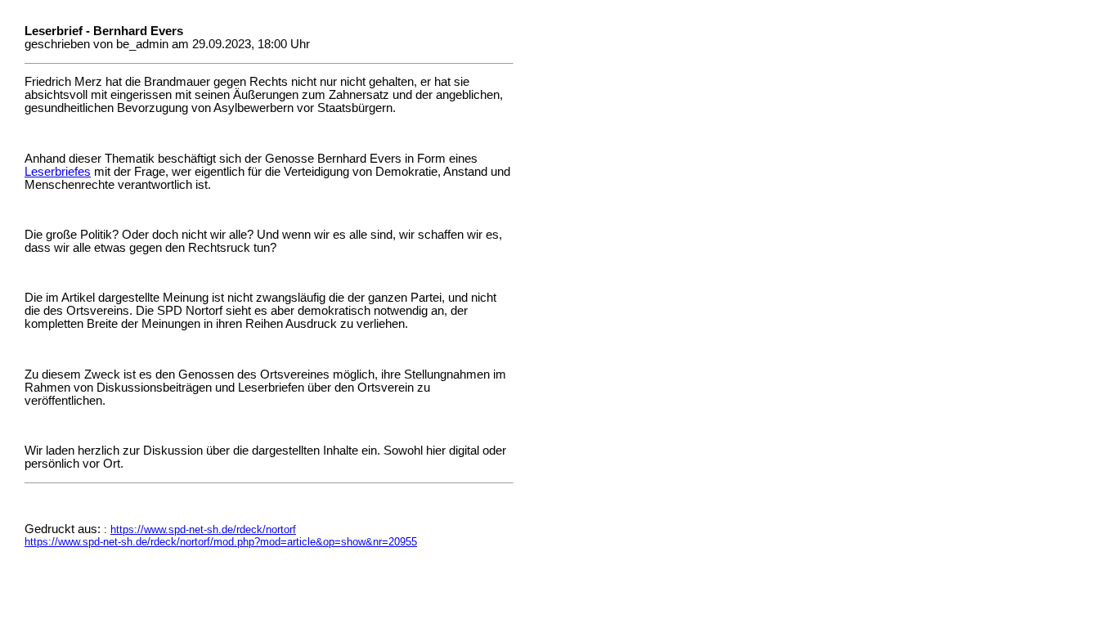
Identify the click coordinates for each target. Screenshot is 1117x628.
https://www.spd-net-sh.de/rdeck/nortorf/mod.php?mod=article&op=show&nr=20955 (221, 542)
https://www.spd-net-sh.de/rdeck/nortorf (203, 529)
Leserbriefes (58, 171)
